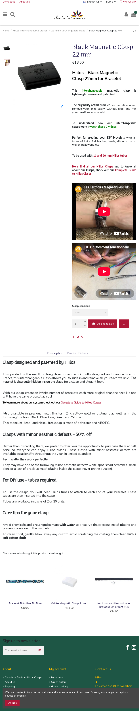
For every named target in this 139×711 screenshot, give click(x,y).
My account (57, 677)
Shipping (10, 686)
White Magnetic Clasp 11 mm (69, 603)
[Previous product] (133, 30)
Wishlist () (129, 1)
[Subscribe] (40, 650)
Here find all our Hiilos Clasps (92, 166)
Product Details (77, 353)
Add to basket (105, 324)
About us (24, 1)
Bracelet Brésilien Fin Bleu (25, 603)
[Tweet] (78, 337)
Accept (12, 702)
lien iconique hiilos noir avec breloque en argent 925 (114, 605)
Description (55, 353)
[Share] (73, 337)
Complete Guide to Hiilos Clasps (81, 403)
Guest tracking (59, 686)
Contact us (9, 1)
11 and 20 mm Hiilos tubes (110, 155)
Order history (58, 682)
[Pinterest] (82, 337)
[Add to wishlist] (124, 323)
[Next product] (135, 30)
